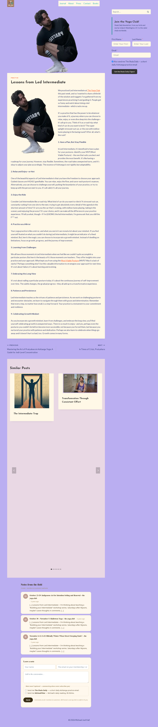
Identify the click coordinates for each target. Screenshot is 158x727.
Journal (63, 3)
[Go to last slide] (14, 470)
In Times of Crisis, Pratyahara (92, 347)
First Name (116, 39)
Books (95, 3)
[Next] (98, 470)
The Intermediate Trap (26, 414)
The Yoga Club (93, 90)
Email (114, 50)
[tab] (51, 569)
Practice (14, 78)
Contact (87, 3)
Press (78, 3)
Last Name (136, 39)
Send (28, 700)
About (71, 3)
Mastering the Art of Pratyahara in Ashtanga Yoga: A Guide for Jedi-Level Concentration (30, 349)
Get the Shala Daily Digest (124, 71)
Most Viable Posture (70, 260)
